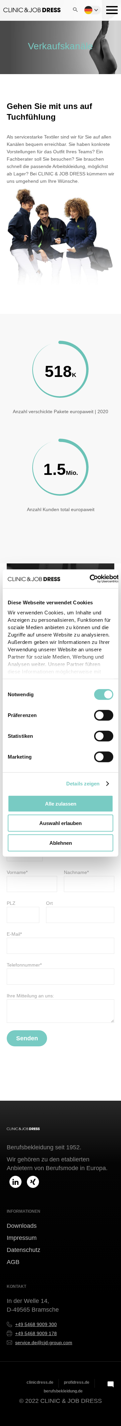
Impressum (22, 1238)
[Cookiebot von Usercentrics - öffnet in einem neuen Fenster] (90, 578)
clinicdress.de (40, 1382)
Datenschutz (23, 1250)
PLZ (11, 903)
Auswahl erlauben (60, 823)
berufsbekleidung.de (63, 1391)
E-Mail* (14, 934)
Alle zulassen (60, 803)
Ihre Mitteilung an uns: (30, 995)
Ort (49, 903)
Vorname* (17, 872)
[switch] (103, 715)
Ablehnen (60, 842)
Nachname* (76, 872)
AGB (13, 1262)
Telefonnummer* (24, 965)
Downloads (22, 1225)
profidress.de (76, 1382)
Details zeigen (82, 783)
